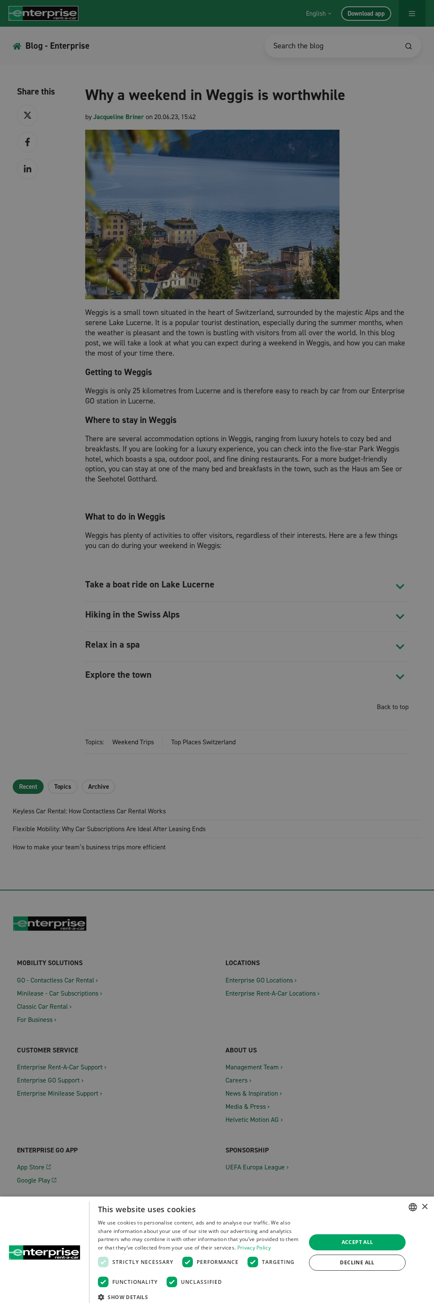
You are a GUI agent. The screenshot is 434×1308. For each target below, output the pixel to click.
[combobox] (413, 1207)
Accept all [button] (357, 1242)
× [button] (424, 1207)
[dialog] (217, 1252)
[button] (199, 1297)
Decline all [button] (357, 1262)
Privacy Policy (254, 1247)
